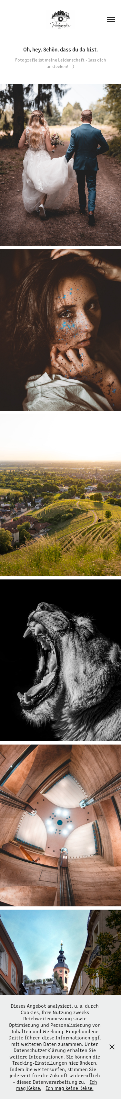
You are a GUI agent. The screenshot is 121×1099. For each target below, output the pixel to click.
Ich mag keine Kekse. (70, 1087)
